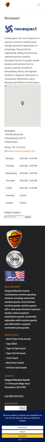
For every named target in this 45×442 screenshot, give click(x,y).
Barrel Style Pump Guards (18, 339)
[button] (22, 103)
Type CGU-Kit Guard (15, 353)
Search (28, 217)
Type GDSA (11, 343)
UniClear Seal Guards (16, 367)
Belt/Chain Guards (15, 363)
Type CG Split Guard (15, 348)
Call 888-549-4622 (14, 396)
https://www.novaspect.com (21, 151)
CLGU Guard (12, 358)
